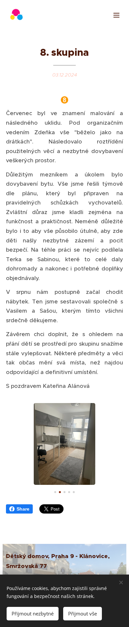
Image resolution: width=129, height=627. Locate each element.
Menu (116, 14)
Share (23, 509)
